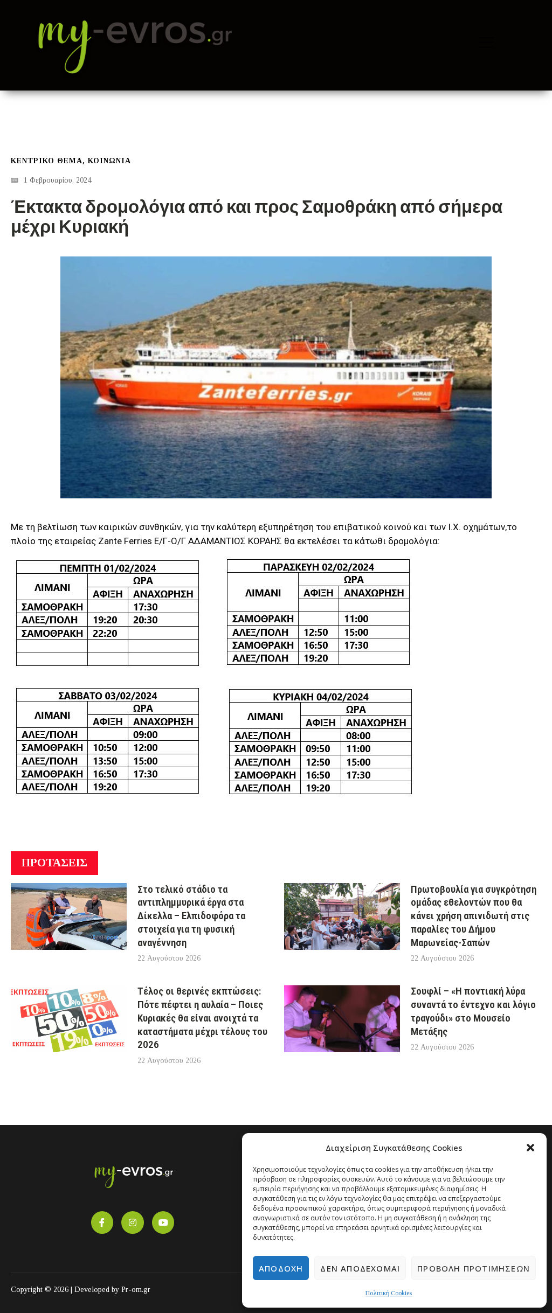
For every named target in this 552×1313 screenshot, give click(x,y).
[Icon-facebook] (102, 1222)
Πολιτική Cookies (388, 1293)
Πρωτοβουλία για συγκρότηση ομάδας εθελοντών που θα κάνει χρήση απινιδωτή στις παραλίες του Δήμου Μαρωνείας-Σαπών (473, 916)
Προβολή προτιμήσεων (473, 1268)
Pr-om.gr (135, 1290)
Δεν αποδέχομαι (360, 1268)
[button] (530, 1147)
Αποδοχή (281, 1268)
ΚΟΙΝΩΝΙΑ (109, 161)
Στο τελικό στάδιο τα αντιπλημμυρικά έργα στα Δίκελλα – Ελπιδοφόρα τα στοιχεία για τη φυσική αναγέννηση (191, 916)
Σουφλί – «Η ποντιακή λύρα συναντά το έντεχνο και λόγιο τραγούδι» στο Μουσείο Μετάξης (473, 1011)
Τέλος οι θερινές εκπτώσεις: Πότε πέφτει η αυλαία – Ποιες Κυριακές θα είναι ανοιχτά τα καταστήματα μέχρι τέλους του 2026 (202, 1018)
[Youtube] (163, 1222)
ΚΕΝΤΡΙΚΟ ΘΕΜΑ (46, 161)
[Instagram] (132, 1222)
